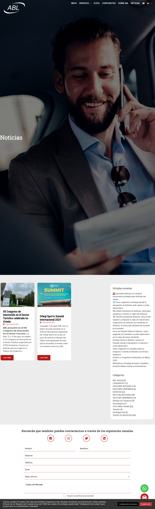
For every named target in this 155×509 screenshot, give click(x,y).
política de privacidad (85, 496)
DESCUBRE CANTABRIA (123, 389)
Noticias (135, 3)
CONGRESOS (118, 383)
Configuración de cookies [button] (128, 504)
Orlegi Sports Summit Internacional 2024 (52, 318)
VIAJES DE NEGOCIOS (122, 415)
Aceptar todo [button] (146, 504)
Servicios (84, 3)
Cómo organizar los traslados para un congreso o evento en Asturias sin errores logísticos (130, 352)
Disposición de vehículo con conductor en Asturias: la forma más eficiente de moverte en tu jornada (131, 325)
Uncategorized (119, 412)
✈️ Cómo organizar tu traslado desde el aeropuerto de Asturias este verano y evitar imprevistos (131, 305)
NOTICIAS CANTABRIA (122, 398)
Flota (97, 3)
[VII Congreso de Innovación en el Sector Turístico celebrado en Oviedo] (17, 295)
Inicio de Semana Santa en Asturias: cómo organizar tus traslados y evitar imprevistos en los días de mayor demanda (131, 334)
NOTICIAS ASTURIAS (122, 395)
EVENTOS (117, 392)
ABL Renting (118, 380)
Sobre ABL (123, 3)
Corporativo (109, 3)
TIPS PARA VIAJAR (121, 406)
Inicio (74, 3)
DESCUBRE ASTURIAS (122, 386)
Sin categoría (118, 403)
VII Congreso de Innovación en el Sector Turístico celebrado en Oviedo (16, 316)
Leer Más (7, 357)
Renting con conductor (122, 401)
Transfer (116, 409)
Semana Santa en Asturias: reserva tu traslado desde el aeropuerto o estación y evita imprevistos (130, 343)
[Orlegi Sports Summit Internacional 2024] (54, 295)
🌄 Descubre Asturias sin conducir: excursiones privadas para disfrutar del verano (129, 296)
